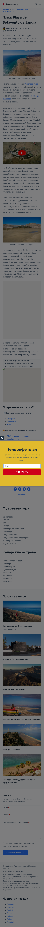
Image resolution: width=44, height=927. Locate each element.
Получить (22, 472)
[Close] (2, 438)
